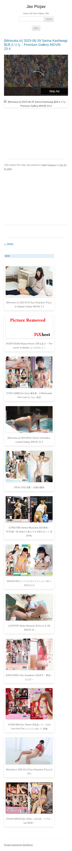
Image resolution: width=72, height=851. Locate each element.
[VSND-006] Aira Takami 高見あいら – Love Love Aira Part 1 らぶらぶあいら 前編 (29, 726)
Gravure (52, 165)
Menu (36, 28)
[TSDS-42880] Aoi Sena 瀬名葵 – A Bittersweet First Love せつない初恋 (29, 395)
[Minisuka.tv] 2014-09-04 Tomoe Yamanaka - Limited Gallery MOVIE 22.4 (29, 440)
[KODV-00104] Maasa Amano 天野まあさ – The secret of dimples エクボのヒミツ (29, 345)
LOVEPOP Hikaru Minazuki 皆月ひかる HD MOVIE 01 (29, 628)
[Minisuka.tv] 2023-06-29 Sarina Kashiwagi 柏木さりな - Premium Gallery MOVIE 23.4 (35, 44)
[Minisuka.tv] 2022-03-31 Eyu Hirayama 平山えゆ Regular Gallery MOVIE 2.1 (29, 304)
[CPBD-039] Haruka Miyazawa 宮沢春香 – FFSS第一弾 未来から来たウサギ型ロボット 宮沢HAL (29, 531)
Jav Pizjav (36, 6)
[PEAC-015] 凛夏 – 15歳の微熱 (29, 487)
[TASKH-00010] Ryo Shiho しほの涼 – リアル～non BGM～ (29, 821)
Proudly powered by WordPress (18, 845)
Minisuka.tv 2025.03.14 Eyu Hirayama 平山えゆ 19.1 (29, 771)
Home (8, 243)
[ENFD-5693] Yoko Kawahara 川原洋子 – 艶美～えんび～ (29, 677)
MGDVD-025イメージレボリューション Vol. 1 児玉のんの (29, 583)
